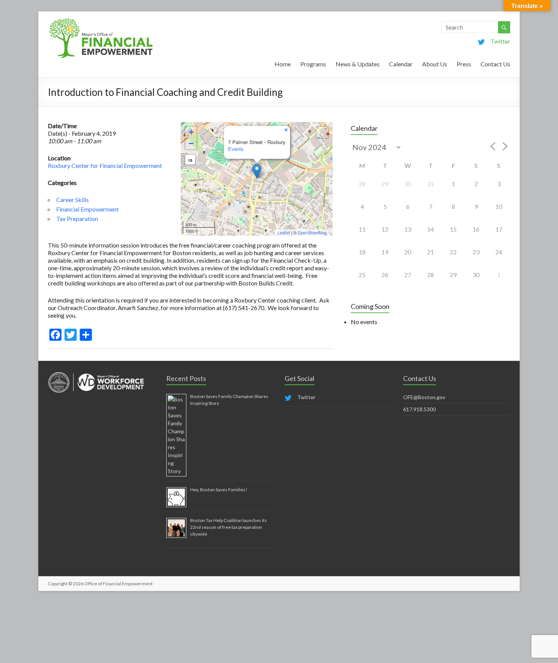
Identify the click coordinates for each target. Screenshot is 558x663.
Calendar (401, 63)
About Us (434, 63)
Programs (313, 63)
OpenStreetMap (312, 232)
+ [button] (191, 132)
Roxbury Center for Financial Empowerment (105, 165)
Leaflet (283, 232)
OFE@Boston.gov (424, 397)
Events (236, 148)
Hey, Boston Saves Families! (218, 489)
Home (282, 63)
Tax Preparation (77, 218)
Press (464, 63)
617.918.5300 (419, 409)
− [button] (191, 143)
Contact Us (495, 63)
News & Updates (358, 63)
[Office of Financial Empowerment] (101, 20)
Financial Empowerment (87, 209)
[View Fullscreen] (322, 132)
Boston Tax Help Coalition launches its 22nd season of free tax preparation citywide (228, 527)
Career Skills (72, 199)
